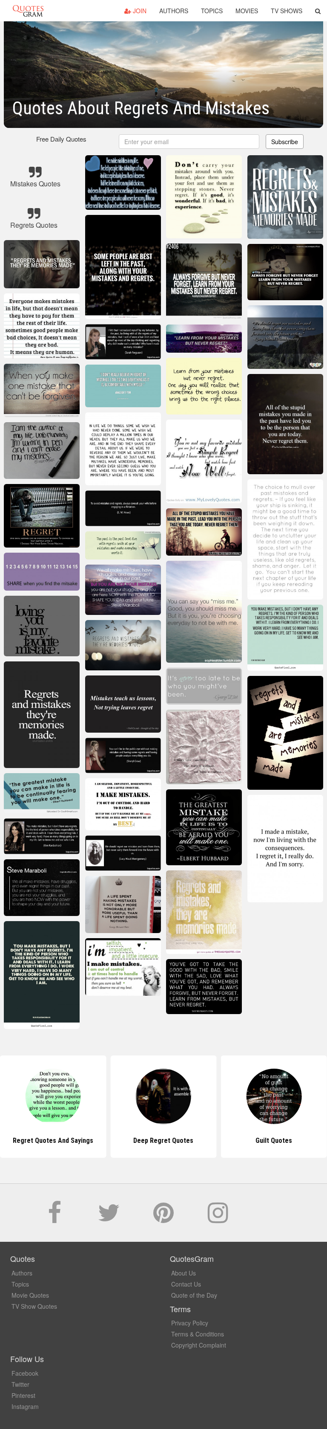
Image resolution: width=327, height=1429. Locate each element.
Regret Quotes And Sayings (53, 1140)
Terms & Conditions (197, 1334)
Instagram (25, 1406)
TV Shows (286, 10)
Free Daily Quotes (61, 138)
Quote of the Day (194, 1295)
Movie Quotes (30, 1295)
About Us (183, 1273)
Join (138, 10)
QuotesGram (28, 10)
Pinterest (23, 1395)
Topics (212, 10)
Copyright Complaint (198, 1345)
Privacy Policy (189, 1323)
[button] (318, 10)
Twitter (20, 1384)
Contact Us (186, 1284)
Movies (246, 10)
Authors (173, 10)
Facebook (24, 1373)
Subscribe (284, 141)
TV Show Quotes (34, 1306)
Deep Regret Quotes (163, 1140)
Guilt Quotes (273, 1140)
